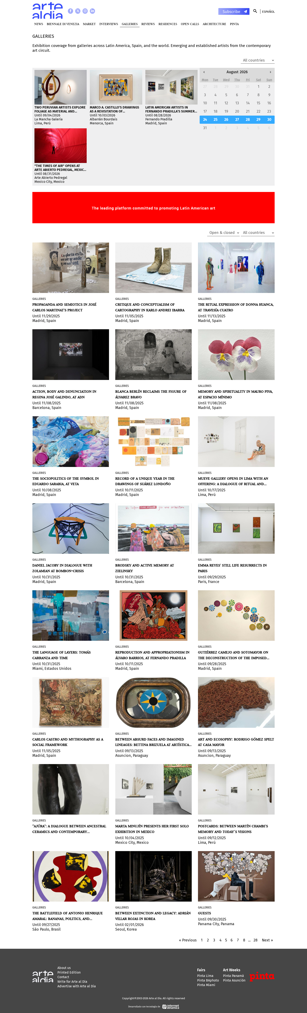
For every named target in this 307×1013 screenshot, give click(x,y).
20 (237, 111)
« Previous (188, 940)
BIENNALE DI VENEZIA (63, 24)
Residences (168, 24)
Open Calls (190, 24)
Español (268, 12)
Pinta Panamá (233, 976)
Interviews (108, 24)
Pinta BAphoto (208, 980)
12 (226, 103)
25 (215, 119)
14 (248, 103)
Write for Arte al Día (72, 982)
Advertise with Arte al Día (76, 986)
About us (64, 968)
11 (215, 103)
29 (226, 86)
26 (226, 119)
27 (205, 86)
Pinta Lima (205, 976)
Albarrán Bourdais (103, 119)
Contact (63, 977)
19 (226, 111)
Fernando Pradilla (158, 119)
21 (248, 111)
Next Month (270, 72)
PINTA (234, 24)
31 (248, 86)
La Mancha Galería (48, 119)
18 (215, 111)
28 (216, 86)
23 (269, 111)
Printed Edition (69, 972)
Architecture (214, 24)
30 (237, 86)
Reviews (148, 24)
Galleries (130, 24)
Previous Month (204, 72)
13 (237, 103)
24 (205, 119)
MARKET (89, 24)
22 (258, 111)
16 (269, 103)
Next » (267, 940)
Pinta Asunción (234, 980)
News (38, 24)
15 (258, 103)
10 (205, 103)
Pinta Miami (206, 985)
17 (205, 111)
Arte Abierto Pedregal (50, 178)
